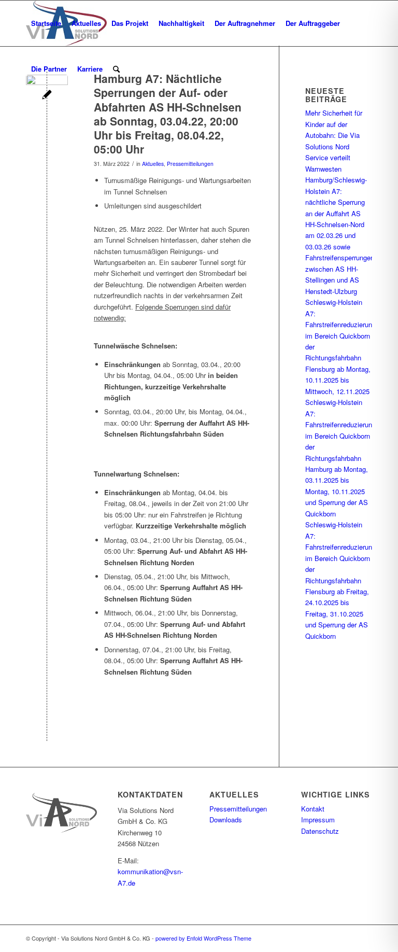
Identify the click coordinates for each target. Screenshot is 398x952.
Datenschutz (320, 831)
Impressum (318, 819)
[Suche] (116, 69)
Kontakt (312, 809)
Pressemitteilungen (190, 163)
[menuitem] (46, 23)
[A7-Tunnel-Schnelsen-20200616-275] (47, 96)
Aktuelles (153, 163)
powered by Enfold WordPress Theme (203, 938)
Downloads (225, 819)
